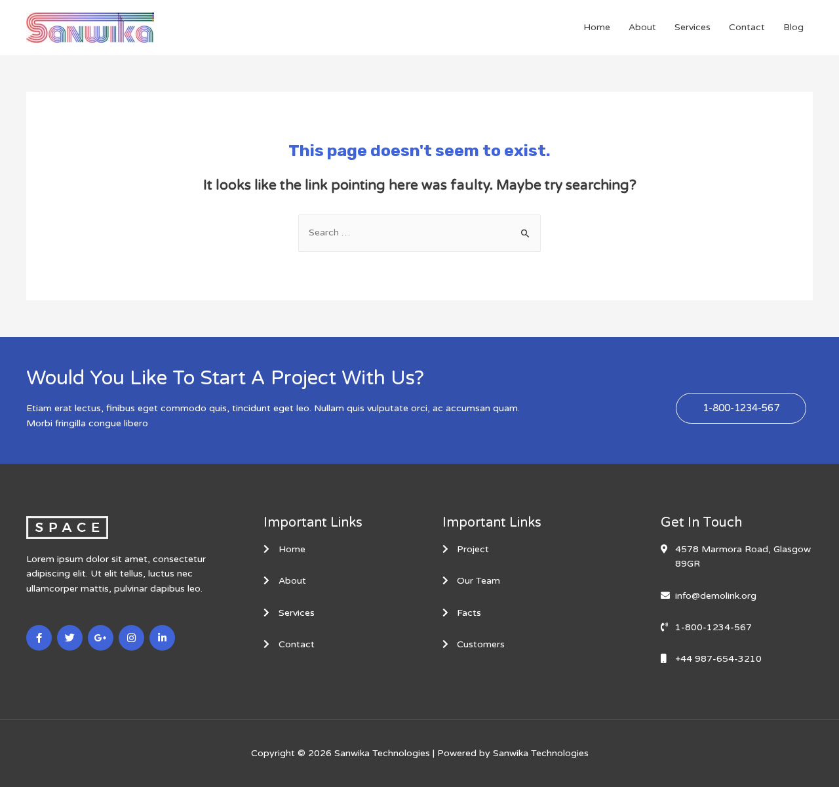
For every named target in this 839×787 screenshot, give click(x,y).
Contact (747, 27)
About (642, 27)
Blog (793, 27)
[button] (741, 408)
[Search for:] (419, 232)
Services (692, 27)
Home (596, 27)
